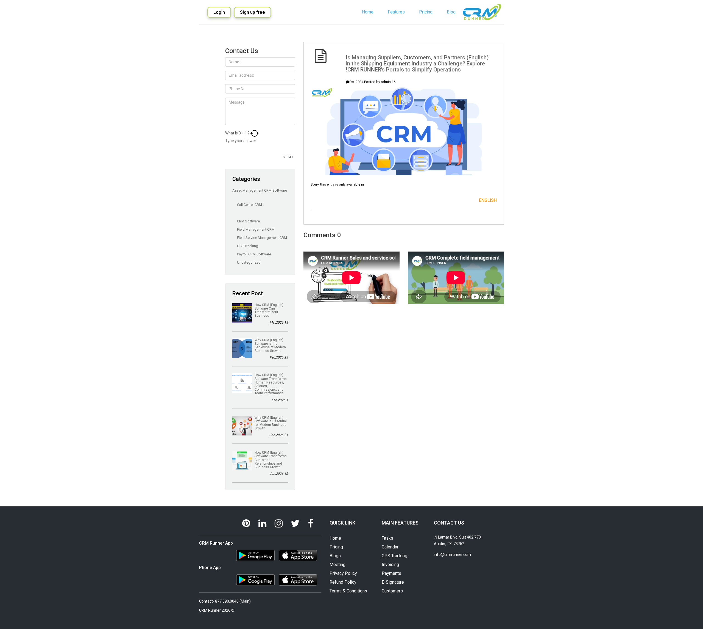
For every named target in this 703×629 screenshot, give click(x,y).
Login (219, 12)
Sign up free (252, 12)
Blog (451, 12)
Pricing (426, 12)
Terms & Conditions (348, 591)
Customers (392, 591)
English (447, 29)
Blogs (335, 555)
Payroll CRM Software (253, 254)
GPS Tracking (247, 246)
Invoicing (390, 564)
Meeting (337, 564)
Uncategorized (248, 262)
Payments (391, 573)
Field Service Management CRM (261, 238)
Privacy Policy (343, 573)
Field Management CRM (255, 229)
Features (396, 12)
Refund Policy (343, 582)
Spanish (448, 36)
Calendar (390, 547)
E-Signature (393, 582)
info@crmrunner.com (452, 554)
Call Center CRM (249, 205)
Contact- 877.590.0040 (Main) (225, 601)
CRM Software (248, 221)
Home (367, 12)
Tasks (387, 538)
